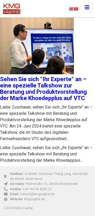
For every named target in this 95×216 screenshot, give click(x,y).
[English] (71, 8)
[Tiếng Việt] (76, 8)
